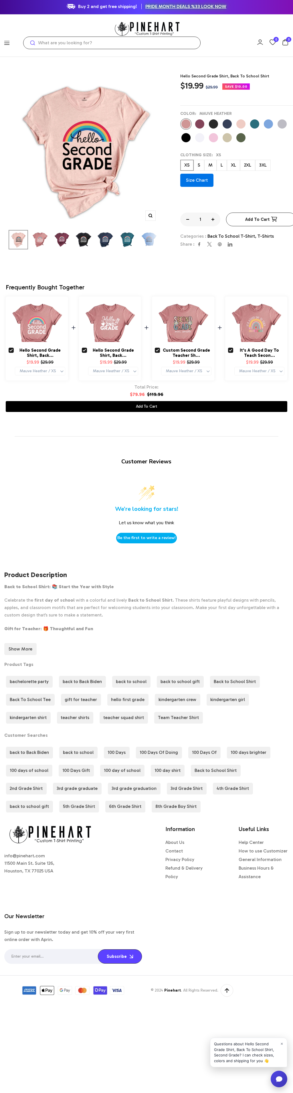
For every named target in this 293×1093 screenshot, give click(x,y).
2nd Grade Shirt (26, 788)
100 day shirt (168, 770)
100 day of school (122, 770)
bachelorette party (29, 681)
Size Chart (197, 180)
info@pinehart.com (24, 855)
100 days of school (29, 770)
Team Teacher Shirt (178, 717)
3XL (263, 165)
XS (187, 165)
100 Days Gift (76, 770)
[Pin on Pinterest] (219, 244)
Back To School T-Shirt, (232, 236)
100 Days (117, 752)
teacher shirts (75, 717)
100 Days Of (204, 752)
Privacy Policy (179, 859)
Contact (174, 851)
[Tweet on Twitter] (209, 244)
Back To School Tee (30, 699)
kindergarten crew (177, 699)
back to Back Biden (82, 681)
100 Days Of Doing (159, 752)
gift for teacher (81, 699)
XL (233, 165)
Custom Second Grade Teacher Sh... (186, 353)
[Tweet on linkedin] (230, 244)
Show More (20, 649)
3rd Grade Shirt (187, 788)
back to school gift (180, 681)
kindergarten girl (227, 699)
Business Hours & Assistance (256, 872)
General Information (260, 859)
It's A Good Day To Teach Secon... (259, 353)
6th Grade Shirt (125, 806)
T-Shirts (266, 236)
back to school (131, 681)
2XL (247, 165)
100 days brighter (248, 752)
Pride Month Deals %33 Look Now (185, 6)
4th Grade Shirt (233, 788)
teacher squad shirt (123, 717)
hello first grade (127, 699)
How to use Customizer (263, 851)
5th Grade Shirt (79, 806)
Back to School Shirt (235, 681)
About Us (174, 842)
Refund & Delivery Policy (184, 872)
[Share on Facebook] (199, 244)
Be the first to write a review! (146, 538)
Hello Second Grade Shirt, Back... (40, 353)
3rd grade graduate (77, 788)
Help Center (251, 842)
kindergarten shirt (28, 717)
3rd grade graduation (134, 788)
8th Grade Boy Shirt (176, 806)
